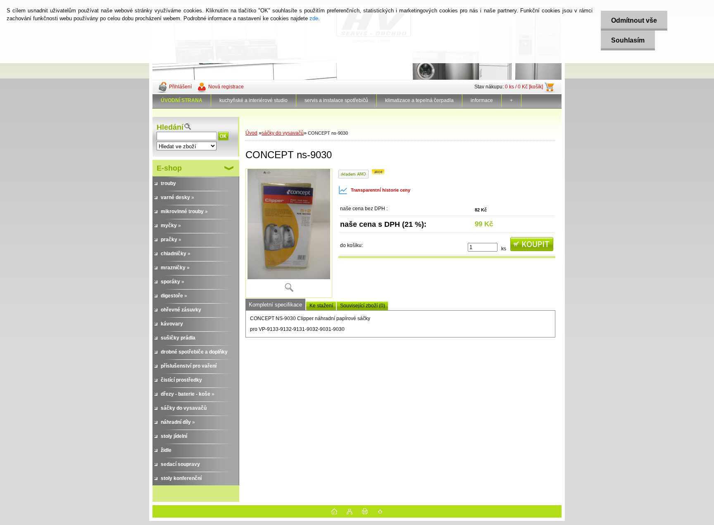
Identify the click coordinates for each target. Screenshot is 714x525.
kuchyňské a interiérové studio (253, 100)
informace (482, 100)
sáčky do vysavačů (283, 133)
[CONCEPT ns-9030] (289, 233)
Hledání (170, 127)
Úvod (251, 133)
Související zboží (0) (362, 306)
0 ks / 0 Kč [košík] (524, 87)
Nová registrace (226, 87)
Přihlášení (180, 87)
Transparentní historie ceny (380, 190)
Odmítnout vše (634, 20)
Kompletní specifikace (275, 305)
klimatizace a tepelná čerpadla (419, 100)
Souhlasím (628, 40)
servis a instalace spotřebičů (336, 100)
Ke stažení (321, 306)
